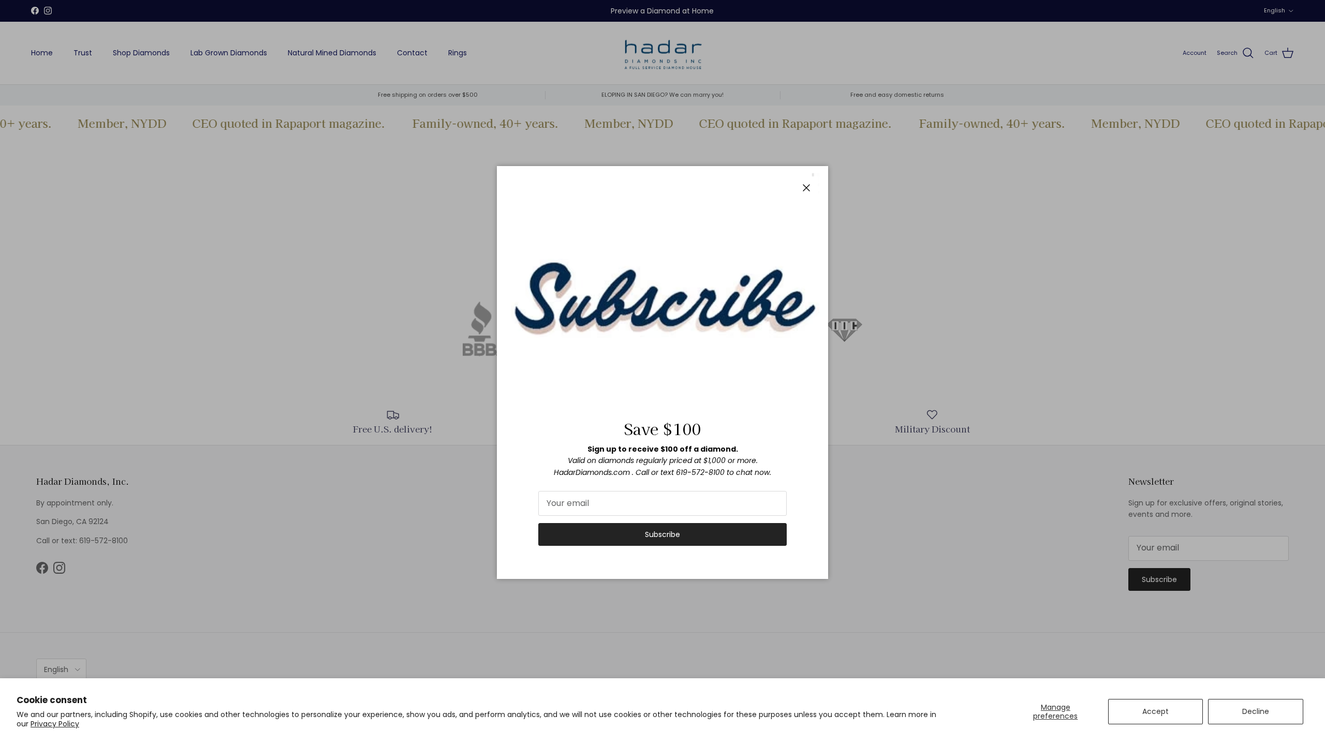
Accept (1155, 711)
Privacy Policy (55, 724)
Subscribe (662, 534)
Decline (1255, 711)
